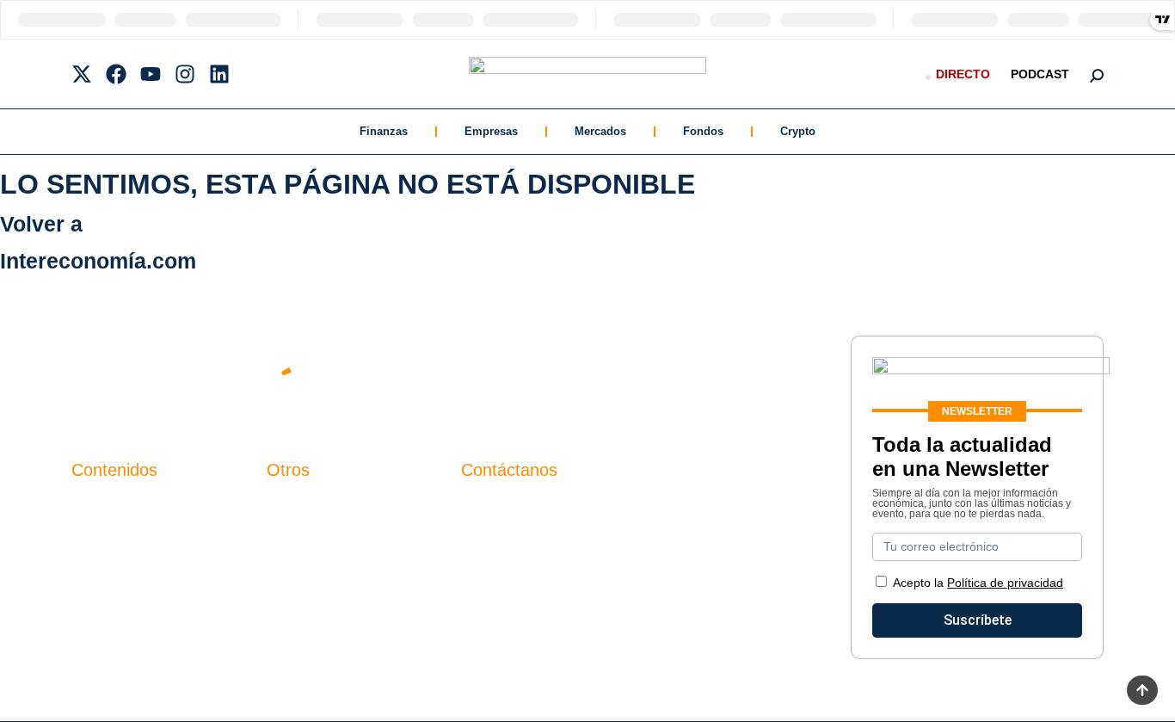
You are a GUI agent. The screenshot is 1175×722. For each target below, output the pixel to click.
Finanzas (384, 131)
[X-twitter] (81, 74)
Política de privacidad (332, 564)
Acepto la (978, 582)
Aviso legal (301, 535)
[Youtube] (150, 74)
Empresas (491, 131)
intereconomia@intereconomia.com (569, 515)
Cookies (292, 593)
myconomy (104, 505)
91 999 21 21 (501, 541)
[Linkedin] (219, 74)
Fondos (703, 131)
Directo (963, 74)
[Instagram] (185, 74)
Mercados (600, 131)
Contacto (294, 505)
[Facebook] (116, 74)
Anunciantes (109, 535)
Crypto (797, 131)
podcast (1040, 74)
